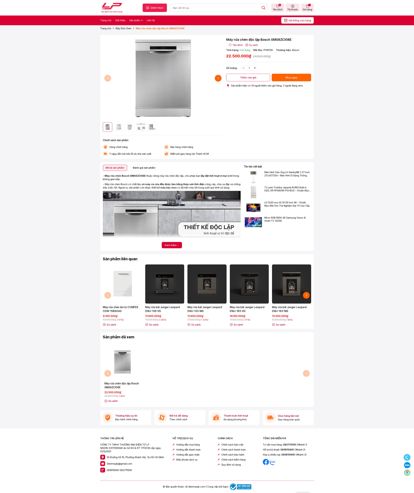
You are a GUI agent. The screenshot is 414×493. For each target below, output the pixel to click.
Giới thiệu (120, 20)
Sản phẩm (135, 20)
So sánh (253, 45)
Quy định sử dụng (231, 464)
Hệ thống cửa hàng (300, 20)
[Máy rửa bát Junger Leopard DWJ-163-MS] (291, 284)
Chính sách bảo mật (232, 444)
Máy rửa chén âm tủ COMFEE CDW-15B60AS (120, 309)
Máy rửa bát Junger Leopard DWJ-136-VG (162, 309)
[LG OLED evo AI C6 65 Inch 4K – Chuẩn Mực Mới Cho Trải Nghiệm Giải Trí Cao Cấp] (253, 207)
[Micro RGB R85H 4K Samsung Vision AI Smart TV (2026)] (253, 222)
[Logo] (111, 7)
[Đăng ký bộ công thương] (240, 486)
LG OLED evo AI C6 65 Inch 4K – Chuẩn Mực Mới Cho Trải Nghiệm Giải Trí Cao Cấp (287, 204)
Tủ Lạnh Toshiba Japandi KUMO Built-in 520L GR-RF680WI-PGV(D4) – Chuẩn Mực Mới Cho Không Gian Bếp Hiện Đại (286, 189)
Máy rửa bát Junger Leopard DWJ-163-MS (289, 309)
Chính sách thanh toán (233, 449)
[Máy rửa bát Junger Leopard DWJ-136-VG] (164, 284)
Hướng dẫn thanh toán (188, 449)
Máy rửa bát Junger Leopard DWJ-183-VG (247, 309)
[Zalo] (273, 461)
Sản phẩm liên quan (120, 259)
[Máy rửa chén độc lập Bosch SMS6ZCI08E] (122, 362)
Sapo (225, 486)
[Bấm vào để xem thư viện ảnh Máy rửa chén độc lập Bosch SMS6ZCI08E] (163, 78)
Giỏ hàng (307, 9)
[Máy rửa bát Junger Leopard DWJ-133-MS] (207, 284)
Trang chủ (105, 20)
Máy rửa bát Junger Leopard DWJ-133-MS (204, 309)
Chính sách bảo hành (232, 454)
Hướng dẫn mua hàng (188, 444)
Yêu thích (278, 7)
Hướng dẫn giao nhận (188, 454)
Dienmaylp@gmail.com (119, 463)
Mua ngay (291, 77)
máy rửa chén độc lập (172, 175)
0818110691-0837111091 (119, 470)
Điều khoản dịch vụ (186, 459)
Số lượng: (231, 68)
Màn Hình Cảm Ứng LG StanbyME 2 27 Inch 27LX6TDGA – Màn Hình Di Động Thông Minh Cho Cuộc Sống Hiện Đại (287, 174)
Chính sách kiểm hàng (233, 459)
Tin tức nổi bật (253, 166)
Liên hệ (151, 20)
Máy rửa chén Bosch (116, 184)
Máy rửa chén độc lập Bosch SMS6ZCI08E (121, 385)
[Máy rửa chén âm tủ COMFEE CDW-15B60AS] (122, 284)
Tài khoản (292, 9)
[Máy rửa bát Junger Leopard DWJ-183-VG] (249, 284)
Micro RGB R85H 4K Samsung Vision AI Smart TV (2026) (285, 219)
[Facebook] (266, 461)
